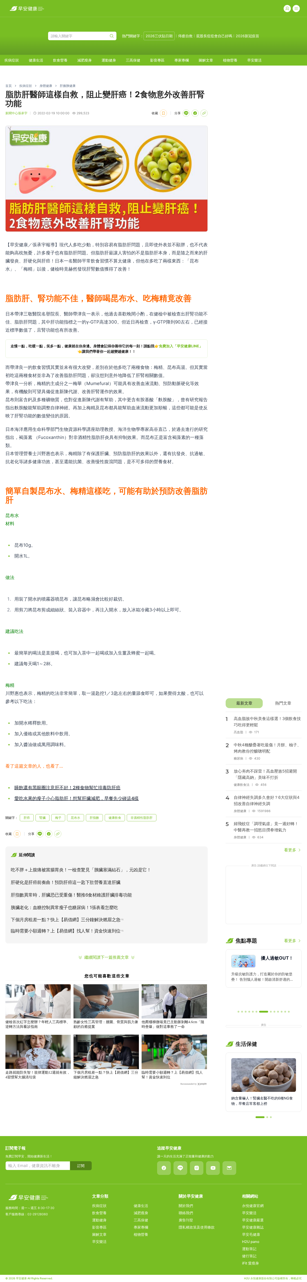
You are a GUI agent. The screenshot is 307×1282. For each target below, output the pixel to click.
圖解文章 (206, 60)
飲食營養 (60, 60)
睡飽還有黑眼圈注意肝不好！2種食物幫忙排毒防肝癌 (67, 787)
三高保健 (133, 60)
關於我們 (186, 1205)
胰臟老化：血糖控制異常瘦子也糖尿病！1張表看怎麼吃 (64, 907)
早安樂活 (254, 60)
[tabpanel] (264, 782)
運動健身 (109, 60)
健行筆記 (249, 1256)
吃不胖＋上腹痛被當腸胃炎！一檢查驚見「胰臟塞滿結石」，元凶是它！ (81, 869)
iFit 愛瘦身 (250, 1263)
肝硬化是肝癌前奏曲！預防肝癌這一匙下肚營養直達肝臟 (65, 882)
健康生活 (36, 60)
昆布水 (75, 817)
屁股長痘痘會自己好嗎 (214, 36)
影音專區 (157, 60)
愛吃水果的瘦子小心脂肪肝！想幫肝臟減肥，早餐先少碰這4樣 (76, 798)
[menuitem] (11, 60)
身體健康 (46, 86)
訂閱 (81, 1165)
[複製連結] (204, 113)
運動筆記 (249, 1249)
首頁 (8, 86)
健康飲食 (115, 817)
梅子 (58, 817)
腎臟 (42, 817)
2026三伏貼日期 (159, 36)
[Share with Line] (186, 113)
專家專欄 (181, 60)
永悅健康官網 (253, 1205)
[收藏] (163, 113)
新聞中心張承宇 (16, 113)
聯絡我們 (186, 1213)
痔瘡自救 (185, 36)
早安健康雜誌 (253, 1227)
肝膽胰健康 (68, 86)
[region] (106, 349)
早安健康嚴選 (253, 1220)
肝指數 (94, 817)
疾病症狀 (11, 60)
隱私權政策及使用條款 (197, 1227)
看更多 (290, 850)
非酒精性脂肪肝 (142, 817)
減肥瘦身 (84, 60)
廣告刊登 (186, 1220)
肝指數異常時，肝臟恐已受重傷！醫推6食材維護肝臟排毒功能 (71, 895)
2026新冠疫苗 (247, 36)
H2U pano (250, 1241)
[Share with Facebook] (195, 113)
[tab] (244, 703)
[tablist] (264, 703)
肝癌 (27, 817)
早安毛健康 (251, 1234)
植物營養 (230, 60)
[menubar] (133, 60)
